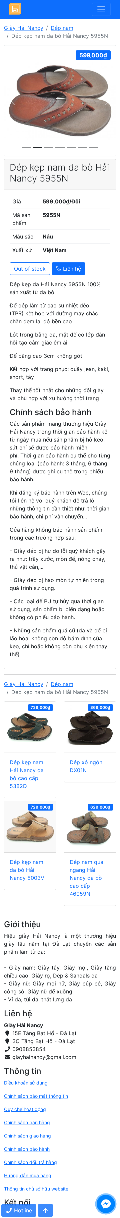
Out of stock (30, 268)
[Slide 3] (60, 147)
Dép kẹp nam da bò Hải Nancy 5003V (27, 870)
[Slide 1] (37, 147)
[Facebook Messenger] (106, 1204)
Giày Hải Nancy (23, 28)
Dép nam (62, 28)
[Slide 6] (93, 147)
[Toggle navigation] (101, 9)
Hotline (22, 1210)
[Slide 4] (71, 147)
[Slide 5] (82, 147)
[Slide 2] (49, 147)
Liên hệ (71, 268)
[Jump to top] (45, 1210)
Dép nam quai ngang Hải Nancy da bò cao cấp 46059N (87, 878)
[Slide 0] (26, 147)
